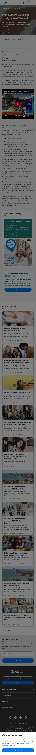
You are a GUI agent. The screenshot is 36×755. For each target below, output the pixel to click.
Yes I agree (18, 750)
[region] (18, 743)
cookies (9, 738)
